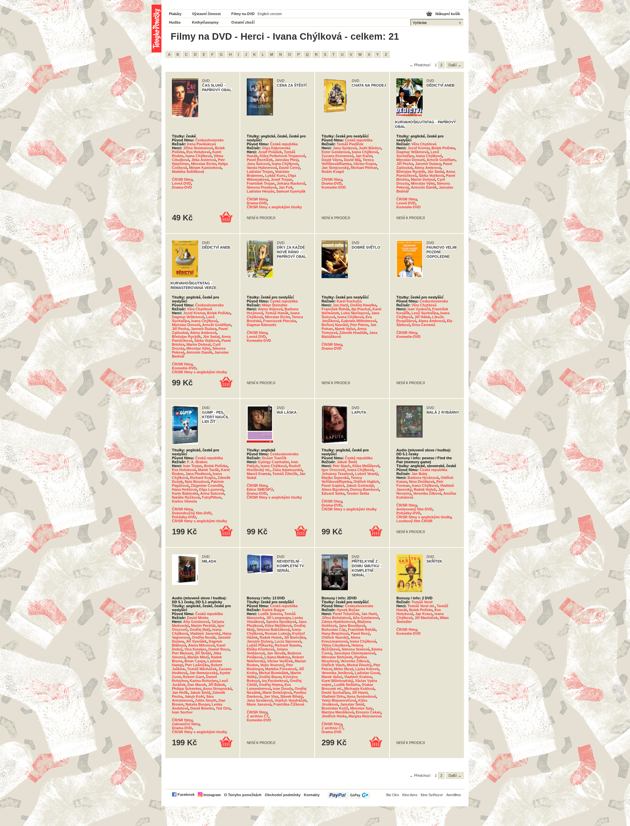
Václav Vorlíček (280, 661)
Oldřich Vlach (333, 665)
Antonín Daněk (424, 187)
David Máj (352, 160)
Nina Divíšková (421, 482)
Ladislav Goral (367, 673)
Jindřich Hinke (334, 716)
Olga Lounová (211, 489)
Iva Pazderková (275, 681)
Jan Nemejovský (203, 673)
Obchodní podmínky (283, 795)
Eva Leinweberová (269, 687)
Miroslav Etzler (203, 164)
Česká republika (284, 144)
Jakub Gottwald (360, 485)
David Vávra (332, 160)
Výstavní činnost (206, 14)
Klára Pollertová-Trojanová (282, 156)
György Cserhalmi (273, 462)
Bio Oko (392, 795)
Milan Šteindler (274, 305)
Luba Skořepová (355, 313)
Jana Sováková (260, 700)
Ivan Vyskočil (419, 309)
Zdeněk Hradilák (353, 333)
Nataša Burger (197, 704)
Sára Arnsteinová (193, 698)
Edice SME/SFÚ (260, 489)
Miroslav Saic (361, 708)
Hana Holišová (184, 489)
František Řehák (335, 309)
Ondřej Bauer (270, 677)
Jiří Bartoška (294, 637)
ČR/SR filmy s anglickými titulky (274, 207)
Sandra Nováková (281, 622)
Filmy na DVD (243, 14)
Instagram (212, 795)
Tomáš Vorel (421, 602)
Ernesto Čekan (368, 712)
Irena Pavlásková (201, 144)
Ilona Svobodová (361, 696)
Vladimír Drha (333, 696)
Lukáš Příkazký (260, 645)
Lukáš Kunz (275, 175)
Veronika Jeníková (337, 673)
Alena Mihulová (201, 645)
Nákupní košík (447, 14)
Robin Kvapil (333, 172)
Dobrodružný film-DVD (191, 513)
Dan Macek (196, 685)
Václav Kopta (364, 164)
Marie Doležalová (277, 692)
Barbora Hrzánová (423, 478)
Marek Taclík (208, 470)
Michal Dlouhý (359, 665)
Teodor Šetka (357, 493)
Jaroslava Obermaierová (354, 653)
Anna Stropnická (217, 689)
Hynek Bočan (348, 610)
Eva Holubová (198, 152)
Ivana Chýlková (198, 156)
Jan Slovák (276, 653)
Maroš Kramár (258, 474)
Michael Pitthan (364, 168)
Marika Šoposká (335, 478)
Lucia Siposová (288, 641)
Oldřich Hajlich (366, 482)
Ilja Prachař (360, 309)
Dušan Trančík (274, 458)
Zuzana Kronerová (337, 156)
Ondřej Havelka (363, 305)
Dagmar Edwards (261, 325)
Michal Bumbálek (273, 673)
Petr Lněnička (197, 665)
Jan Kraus (423, 614)
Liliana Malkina (277, 657)
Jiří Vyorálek (196, 641)
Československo (209, 140)
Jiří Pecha (404, 164)
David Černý (289, 168)
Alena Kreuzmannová (341, 639)
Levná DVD (181, 183)
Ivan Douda (283, 689)
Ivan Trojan (192, 466)
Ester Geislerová (336, 152)
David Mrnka (197, 618)
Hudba (174, 22)
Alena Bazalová (335, 489)
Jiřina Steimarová (198, 148)
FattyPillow (211, 497)
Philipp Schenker (186, 689)
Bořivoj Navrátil (335, 325)
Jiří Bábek (216, 685)
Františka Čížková (288, 704)
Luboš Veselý (366, 474)
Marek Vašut (345, 329)
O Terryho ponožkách (243, 795)
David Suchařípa (336, 692)
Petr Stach (341, 466)
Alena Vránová (270, 309)
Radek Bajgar (273, 610)
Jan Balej (419, 474)
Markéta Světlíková (188, 172)
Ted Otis (223, 708)
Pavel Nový (360, 633)
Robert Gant (193, 677)
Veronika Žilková (427, 493)
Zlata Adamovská (287, 470)
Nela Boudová (197, 482)
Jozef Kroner (419, 148)
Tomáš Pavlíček (350, 144)
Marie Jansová (259, 704)
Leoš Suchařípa (424, 313)
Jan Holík (180, 692)
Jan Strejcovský (335, 168)
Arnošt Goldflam (441, 160)
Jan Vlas (271, 696)
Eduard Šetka (333, 493)
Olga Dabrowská (276, 148)
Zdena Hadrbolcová (338, 622)
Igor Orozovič (333, 470)
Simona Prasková (262, 187)
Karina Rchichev (204, 681)
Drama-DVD (182, 187)
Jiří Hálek (422, 317)
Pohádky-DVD (184, 517)
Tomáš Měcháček (202, 669)
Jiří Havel (360, 692)
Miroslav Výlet (423, 183)
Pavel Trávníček (346, 614)
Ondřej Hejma (271, 685)
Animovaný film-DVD (414, 509)
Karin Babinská (185, 493)
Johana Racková (291, 183)
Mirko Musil (343, 669)
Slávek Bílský (291, 696)
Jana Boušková (352, 626)
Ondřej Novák (204, 637)
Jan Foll (285, 187)
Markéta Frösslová (281, 669)
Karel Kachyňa (349, 301)
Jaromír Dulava (428, 164)
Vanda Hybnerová (262, 168)
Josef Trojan (281, 179)
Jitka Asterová (203, 160)
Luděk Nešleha (347, 685)
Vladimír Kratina (358, 677)
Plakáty (175, 14)
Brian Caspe (194, 661)
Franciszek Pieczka (279, 321)
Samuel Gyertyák (290, 191)
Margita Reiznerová (365, 716)
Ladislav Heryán (260, 191)
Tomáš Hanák (276, 313)
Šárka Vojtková (431, 175)
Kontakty (312, 795)
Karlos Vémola (184, 501)
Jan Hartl (340, 305)
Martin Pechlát (203, 626)
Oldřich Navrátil (335, 637)
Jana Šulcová (258, 164)
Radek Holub (425, 489)
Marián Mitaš (198, 657)
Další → (455, 65)
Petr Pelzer (359, 325)
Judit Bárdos (370, 148)
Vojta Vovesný (272, 665)
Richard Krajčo (203, 478)
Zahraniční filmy (186, 724)
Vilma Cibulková (335, 645)
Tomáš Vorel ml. (421, 606)
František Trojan (261, 183)
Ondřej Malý (200, 629)
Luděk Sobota (270, 614)
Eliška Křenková (260, 649)
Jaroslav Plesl (286, 160)
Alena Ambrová (427, 168)
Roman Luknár (277, 633)
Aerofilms (453, 795)
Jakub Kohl (194, 696)
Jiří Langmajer (278, 618)
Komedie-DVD (334, 187)
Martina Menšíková (338, 712)
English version (270, 14)
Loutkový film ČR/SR (414, 521)
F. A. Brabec (197, 462)
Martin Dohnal (423, 179)
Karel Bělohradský (337, 681)
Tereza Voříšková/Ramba (348, 162)
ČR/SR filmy (182, 179)
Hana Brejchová (335, 633)
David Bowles (202, 708)
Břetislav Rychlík (410, 172)
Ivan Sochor (182, 712)
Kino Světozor (432, 795)
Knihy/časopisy (205, 22)
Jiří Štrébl (203, 653)
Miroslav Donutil (410, 160)
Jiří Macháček (426, 618)
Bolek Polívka (443, 148)
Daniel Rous (218, 649)
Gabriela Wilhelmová (358, 321)
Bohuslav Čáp (334, 629)
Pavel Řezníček (260, 160)
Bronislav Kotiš (335, 708)
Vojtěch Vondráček (290, 700)
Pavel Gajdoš (333, 485)
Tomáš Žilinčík (284, 474)
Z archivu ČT (257, 716)
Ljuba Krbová (367, 669)
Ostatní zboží (243, 22)
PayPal (348, 795)
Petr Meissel (182, 653)
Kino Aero (409, 795)
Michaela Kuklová (359, 689)
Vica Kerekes (195, 649)
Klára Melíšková (365, 466)
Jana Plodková (198, 474)
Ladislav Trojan (260, 172)
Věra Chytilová (423, 144)
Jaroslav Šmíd (352, 704)
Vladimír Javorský (205, 633)
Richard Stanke (288, 645)
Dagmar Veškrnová (412, 152)
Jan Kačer (363, 156)
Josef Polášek (270, 152)
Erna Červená (423, 325)
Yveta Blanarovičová (339, 700)
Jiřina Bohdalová (336, 618)
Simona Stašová (355, 649)
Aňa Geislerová (196, 622)
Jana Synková (345, 148)
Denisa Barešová (364, 489)
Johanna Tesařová (337, 474)
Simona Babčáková (273, 629)
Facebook (186, 794)
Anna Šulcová (212, 493)
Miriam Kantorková (205, 168)
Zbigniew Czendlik (207, 485)
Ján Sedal (435, 172)
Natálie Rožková (186, 497)
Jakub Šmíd (347, 462)
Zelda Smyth (206, 700)
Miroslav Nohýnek (337, 657)
